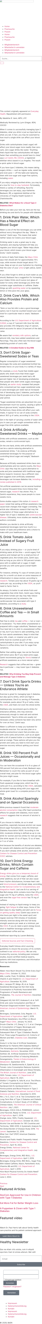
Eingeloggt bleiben (13, 1280)
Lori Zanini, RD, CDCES (14, 158)
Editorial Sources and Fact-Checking (17, 941)
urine (21, 268)
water (10, 178)
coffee (24, 621)
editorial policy (19, 951)
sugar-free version (19, 897)
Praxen (7, 32)
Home (7, 26)
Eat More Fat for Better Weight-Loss (19, 1203)
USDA (36, 415)
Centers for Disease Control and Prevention (18, 1174)
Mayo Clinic (33, 257)
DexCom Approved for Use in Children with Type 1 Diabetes (20, 1196)
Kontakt (11, 1308)
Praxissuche (9, 29)
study (15, 371)
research (15, 491)
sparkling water (19, 288)
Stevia (28, 657)
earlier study (16, 384)
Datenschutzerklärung (17, 1306)
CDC (5, 926)
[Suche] (2, 63)
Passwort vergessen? (12, 1286)
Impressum (12, 1303)
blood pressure (10, 884)
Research (4, 664)
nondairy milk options (21, 335)
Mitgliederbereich (11, 45)
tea (16, 621)
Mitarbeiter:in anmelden (14, 47)
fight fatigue (11, 907)
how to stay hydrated (20, 185)
